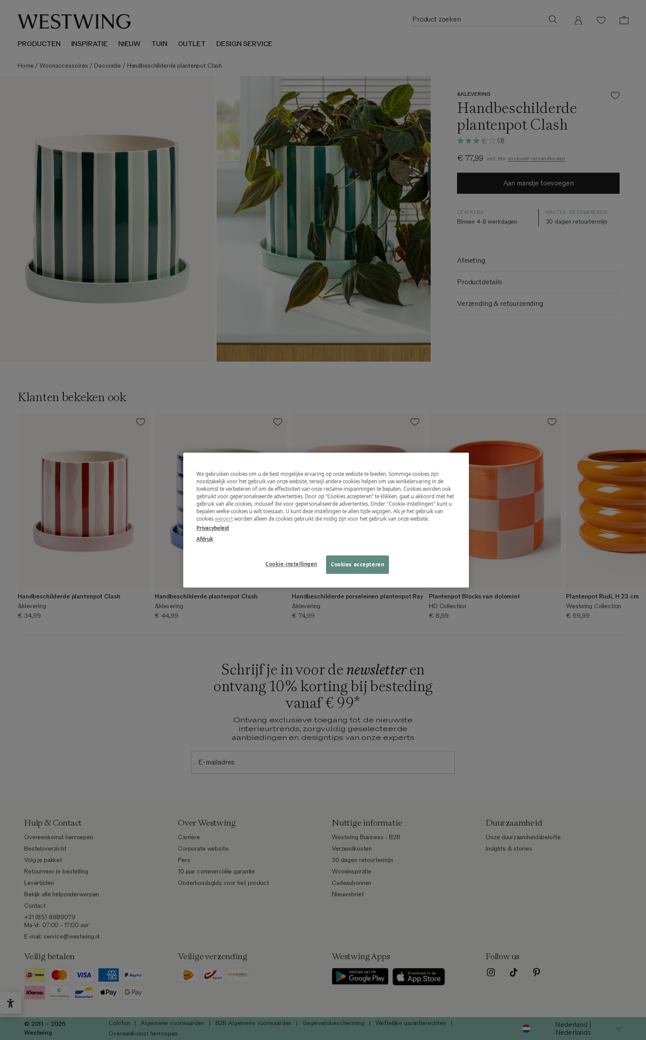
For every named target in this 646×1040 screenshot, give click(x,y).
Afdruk (204, 539)
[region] (326, 520)
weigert (224, 518)
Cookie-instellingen (291, 564)
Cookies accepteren (357, 564)
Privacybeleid (212, 528)
